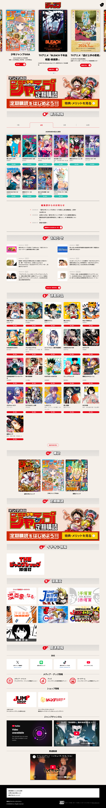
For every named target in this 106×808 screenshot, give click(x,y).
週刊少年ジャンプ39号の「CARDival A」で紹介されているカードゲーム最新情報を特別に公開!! (33, 248)
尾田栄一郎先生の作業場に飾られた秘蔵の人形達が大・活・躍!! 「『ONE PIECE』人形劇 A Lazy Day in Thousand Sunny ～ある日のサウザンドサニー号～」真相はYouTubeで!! (33, 263)
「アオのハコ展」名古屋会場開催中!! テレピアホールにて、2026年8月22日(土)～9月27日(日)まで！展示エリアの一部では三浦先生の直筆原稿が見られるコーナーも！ (84, 276)
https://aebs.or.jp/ (95, 802)
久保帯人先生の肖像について (14, 793)
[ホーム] (53, 5)
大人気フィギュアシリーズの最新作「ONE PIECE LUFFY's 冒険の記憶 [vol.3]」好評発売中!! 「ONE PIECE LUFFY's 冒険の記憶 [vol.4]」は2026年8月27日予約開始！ (84, 262)
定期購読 (89, 65)
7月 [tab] (18, 125)
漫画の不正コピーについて (14, 795)
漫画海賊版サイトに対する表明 (15, 790)
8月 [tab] (41, 125)
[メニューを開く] (102, 5)
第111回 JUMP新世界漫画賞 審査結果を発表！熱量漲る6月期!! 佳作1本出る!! (84, 248)
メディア (26, 258)
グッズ (26, 245)
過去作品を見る (53, 445)
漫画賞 (77, 245)
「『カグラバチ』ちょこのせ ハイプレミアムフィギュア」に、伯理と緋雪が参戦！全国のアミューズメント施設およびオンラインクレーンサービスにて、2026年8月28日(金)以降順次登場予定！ (33, 276)
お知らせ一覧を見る (51, 287)
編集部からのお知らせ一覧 (52, 227)
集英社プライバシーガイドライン (14, 801)
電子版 (77, 65)
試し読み (14, 164)
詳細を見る (19, 69)
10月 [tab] (87, 125)
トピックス (78, 271)
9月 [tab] (64, 125)
